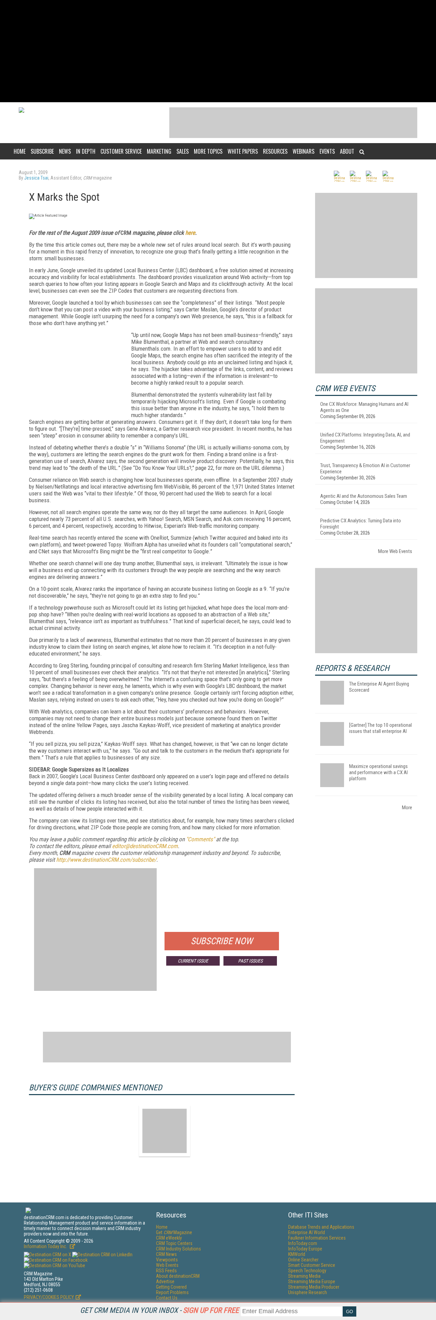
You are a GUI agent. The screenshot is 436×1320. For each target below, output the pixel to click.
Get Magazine (174, 1232)
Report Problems (172, 1292)
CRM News (166, 1254)
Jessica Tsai (36, 178)
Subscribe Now (222, 941)
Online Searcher (303, 1259)
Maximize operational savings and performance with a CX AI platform (378, 772)
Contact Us (166, 1298)
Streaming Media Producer (313, 1287)
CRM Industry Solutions (178, 1249)
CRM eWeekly (169, 1238)
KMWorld (296, 1254)
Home (20, 151)
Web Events (167, 1265)
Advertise (165, 1281)
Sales (182, 151)
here (190, 232)
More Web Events (395, 551)
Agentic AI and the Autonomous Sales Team (363, 496)
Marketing (159, 151)
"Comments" (200, 839)
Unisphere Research (307, 1292)
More (407, 807)
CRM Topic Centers (174, 1243)
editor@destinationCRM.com (145, 846)
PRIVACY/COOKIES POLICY (49, 1297)
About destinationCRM (178, 1276)
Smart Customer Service (311, 1265)
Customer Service (121, 151)
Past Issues (250, 961)
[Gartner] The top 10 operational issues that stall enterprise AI (380, 728)
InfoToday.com (302, 1243)
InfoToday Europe (305, 1249)
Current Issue (193, 961)
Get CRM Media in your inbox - (159, 1310)
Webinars (303, 151)
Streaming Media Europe (311, 1281)
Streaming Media (304, 1276)
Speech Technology (307, 1270)
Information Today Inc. (46, 1246)
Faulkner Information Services (317, 1238)
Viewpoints (167, 1259)
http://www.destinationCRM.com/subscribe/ (106, 859)
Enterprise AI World (306, 1232)
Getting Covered (171, 1287)
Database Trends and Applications (321, 1227)
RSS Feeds (166, 1270)
